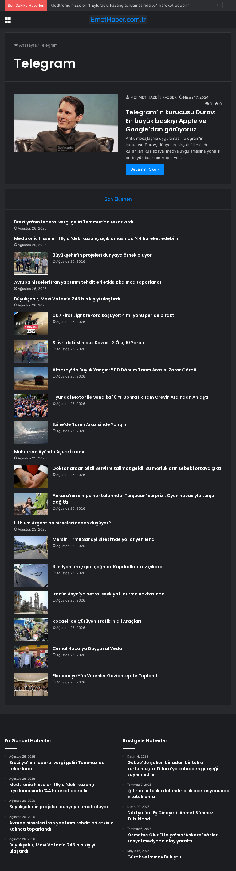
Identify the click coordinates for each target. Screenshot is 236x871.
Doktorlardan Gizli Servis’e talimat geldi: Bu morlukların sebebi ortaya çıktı (137, 468)
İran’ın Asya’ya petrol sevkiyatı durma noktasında (109, 594)
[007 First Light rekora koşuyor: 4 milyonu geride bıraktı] (31, 323)
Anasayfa (27, 45)
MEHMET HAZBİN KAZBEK (153, 97)
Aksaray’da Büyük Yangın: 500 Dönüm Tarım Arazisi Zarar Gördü (124, 370)
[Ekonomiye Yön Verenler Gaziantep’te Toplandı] (31, 684)
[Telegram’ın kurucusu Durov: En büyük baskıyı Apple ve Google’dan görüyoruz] (66, 123)
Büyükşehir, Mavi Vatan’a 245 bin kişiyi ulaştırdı (67, 299)
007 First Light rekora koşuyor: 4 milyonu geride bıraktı (114, 315)
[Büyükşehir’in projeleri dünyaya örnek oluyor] (31, 263)
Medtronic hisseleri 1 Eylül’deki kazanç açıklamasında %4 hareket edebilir (119, 5)
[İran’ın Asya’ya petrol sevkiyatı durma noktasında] (31, 602)
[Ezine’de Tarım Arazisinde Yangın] (31, 432)
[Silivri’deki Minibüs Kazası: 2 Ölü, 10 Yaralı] (31, 351)
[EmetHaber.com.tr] (118, 19)
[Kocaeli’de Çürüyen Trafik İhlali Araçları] (31, 629)
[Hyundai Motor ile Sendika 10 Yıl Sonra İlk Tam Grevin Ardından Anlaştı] (31, 405)
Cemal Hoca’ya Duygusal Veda (87, 648)
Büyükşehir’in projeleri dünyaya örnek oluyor (102, 255)
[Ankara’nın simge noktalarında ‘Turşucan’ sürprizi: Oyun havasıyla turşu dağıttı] (31, 504)
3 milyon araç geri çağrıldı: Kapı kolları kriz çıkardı (108, 567)
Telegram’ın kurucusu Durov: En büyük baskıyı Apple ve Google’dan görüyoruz (171, 121)
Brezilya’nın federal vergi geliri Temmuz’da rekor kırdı (73, 222)
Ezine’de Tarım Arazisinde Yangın (89, 424)
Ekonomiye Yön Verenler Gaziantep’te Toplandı (106, 676)
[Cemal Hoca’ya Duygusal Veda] (31, 656)
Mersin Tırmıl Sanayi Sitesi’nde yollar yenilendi (104, 539)
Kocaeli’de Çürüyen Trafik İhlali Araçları (97, 621)
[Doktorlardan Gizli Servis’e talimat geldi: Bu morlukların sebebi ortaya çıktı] (31, 476)
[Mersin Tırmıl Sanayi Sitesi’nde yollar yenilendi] (31, 547)
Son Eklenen (118, 199)
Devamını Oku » (145, 169)
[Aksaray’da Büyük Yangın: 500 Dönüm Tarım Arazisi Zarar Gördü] (31, 378)
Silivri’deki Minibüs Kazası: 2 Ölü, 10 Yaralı (98, 343)
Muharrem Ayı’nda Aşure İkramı (49, 452)
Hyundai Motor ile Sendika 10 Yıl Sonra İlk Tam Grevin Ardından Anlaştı (130, 397)
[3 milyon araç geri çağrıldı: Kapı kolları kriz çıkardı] (31, 575)
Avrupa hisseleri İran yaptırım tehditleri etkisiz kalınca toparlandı (87, 282)
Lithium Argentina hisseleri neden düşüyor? (62, 523)
